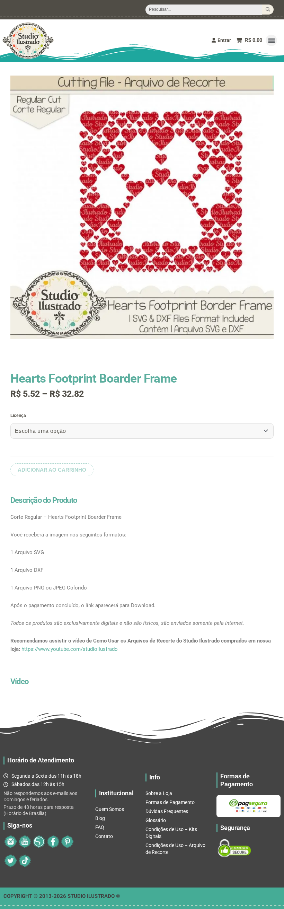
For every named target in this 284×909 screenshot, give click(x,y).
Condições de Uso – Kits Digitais (171, 833)
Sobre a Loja (158, 793)
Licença (18, 415)
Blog (100, 818)
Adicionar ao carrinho (52, 470)
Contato (104, 836)
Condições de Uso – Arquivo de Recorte (175, 848)
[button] (271, 40)
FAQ (99, 827)
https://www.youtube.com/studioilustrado (69, 649)
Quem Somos (109, 809)
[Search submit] (268, 10)
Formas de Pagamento (170, 802)
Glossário (155, 820)
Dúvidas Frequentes (166, 811)
